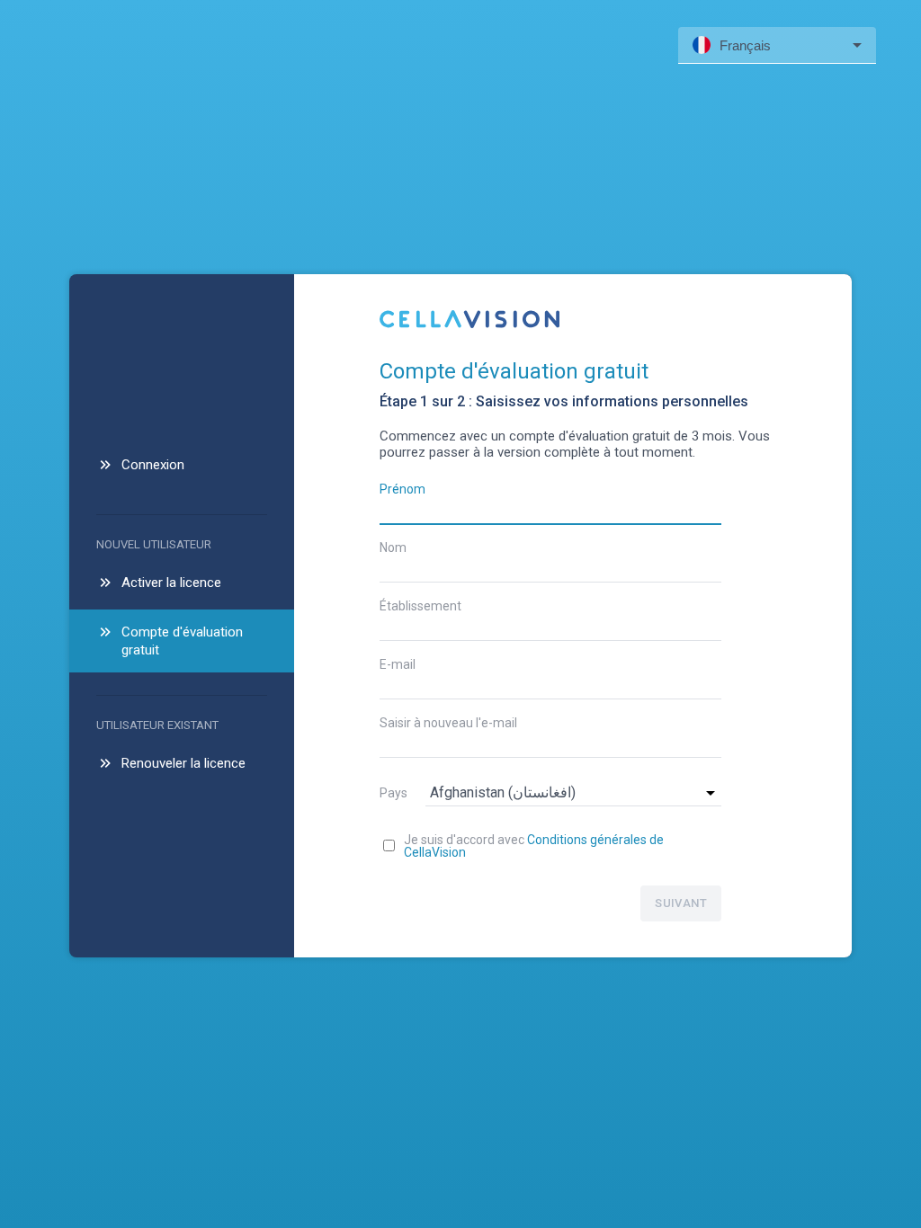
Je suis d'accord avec (534, 846)
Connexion (152, 465)
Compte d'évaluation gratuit (182, 641)
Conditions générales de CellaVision (534, 845)
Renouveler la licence (183, 763)
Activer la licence (171, 582)
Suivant (681, 903)
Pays (393, 793)
